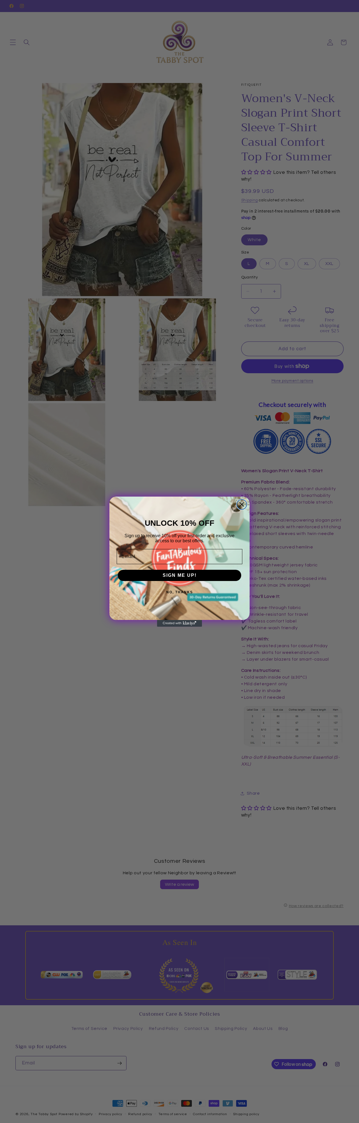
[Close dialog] (242, 504)
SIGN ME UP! (180, 575)
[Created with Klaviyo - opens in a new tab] (179, 623)
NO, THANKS (179, 592)
